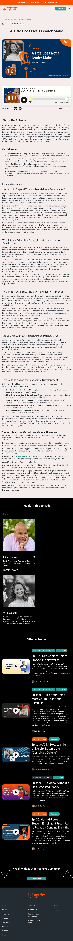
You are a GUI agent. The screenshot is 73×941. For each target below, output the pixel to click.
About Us (31, 905)
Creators (5, 914)
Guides (5, 931)
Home (4, 905)
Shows (4, 910)
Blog (4, 935)
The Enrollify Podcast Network (31, 485)
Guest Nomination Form (35, 922)
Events (5, 918)
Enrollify (38, 467)
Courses (5, 926)
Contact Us (32, 910)
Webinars (6, 922)
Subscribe (61, 9)
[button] (69, 8)
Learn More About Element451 (35, 915)
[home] (9, 8)
